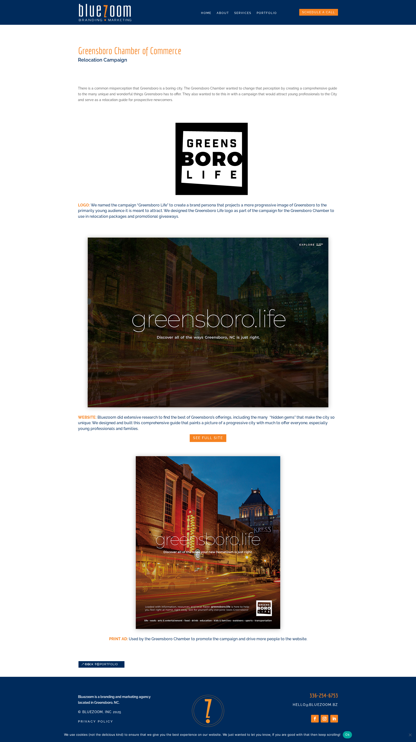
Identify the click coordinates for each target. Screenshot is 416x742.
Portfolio (267, 13)
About (223, 13)
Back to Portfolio (101, 664)
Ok (347, 734)
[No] (410, 734)
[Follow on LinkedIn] (334, 719)
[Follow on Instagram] (324, 719)
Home (206, 13)
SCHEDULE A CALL (318, 12)
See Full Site (208, 438)
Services (242, 13)
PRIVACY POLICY (95, 721)
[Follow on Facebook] (315, 719)
